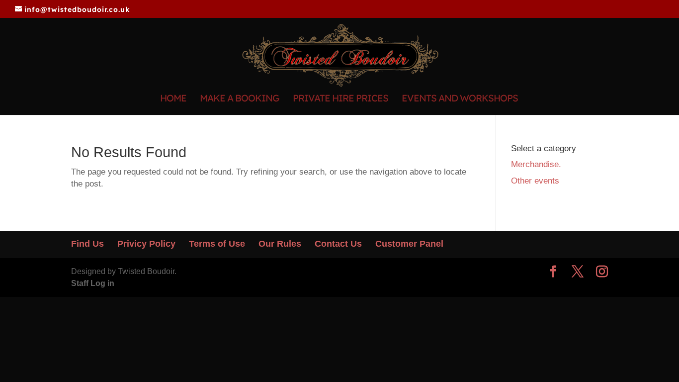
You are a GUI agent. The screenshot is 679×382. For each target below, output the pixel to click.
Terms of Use (217, 244)
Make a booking (239, 99)
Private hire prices (340, 99)
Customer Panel (409, 244)
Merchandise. (536, 164)
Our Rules (279, 244)
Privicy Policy (146, 244)
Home (173, 99)
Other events (535, 181)
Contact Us (338, 244)
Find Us (87, 244)
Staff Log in (92, 283)
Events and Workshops (460, 99)
